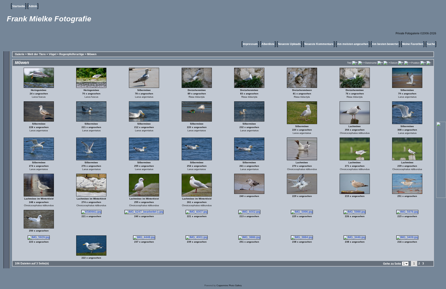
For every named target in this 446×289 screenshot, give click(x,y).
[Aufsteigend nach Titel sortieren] (354, 62)
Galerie (19, 54)
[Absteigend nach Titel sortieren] (360, 62)
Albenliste (268, 44)
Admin (33, 6)
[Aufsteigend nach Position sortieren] (423, 62)
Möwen (91, 54)
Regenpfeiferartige (71, 54)
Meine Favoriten (412, 44)
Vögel (52, 54)
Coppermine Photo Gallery (229, 285)
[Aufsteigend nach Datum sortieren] (400, 62)
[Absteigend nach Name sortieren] (386, 62)
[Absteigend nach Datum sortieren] (406, 62)
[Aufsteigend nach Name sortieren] (380, 62)
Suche (431, 44)
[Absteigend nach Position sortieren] (428, 62)
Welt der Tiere (36, 54)
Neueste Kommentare (319, 44)
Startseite (18, 6)
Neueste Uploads (289, 44)
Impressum (250, 44)
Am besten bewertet (385, 44)
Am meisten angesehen (352, 44)
